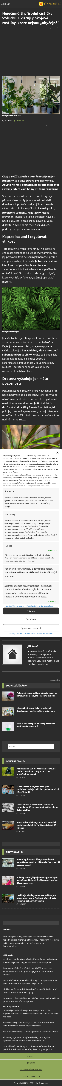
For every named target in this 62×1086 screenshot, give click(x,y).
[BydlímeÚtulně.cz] (49, 4)
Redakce (31, 1056)
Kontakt (49, 633)
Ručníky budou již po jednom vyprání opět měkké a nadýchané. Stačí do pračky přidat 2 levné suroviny (37, 880)
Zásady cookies (15, 633)
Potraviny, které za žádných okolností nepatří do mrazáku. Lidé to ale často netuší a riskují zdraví (38, 862)
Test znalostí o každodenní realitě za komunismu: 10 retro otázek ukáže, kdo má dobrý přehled (38, 807)
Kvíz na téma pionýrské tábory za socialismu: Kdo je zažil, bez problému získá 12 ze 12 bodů (38, 789)
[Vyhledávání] (31, 746)
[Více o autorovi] (40, 664)
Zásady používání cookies (34, 633)
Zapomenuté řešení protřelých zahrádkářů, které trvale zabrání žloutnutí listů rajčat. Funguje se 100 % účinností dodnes (28, 971)
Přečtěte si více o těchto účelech (39, 606)
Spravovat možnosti (31, 627)
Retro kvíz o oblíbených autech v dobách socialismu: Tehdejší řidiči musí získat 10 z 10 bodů (37, 825)
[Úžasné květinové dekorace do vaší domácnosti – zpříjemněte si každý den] (8, 711)
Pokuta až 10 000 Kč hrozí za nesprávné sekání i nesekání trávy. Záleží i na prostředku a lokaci (36, 771)
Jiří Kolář (33, 646)
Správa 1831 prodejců (15, 606)
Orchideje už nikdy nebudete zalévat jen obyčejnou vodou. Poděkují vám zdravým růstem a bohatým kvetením (37, 898)
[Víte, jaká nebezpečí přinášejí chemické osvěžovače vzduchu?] (8, 726)
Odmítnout (31, 619)
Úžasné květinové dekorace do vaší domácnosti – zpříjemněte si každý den (36, 709)
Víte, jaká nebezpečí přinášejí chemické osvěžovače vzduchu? (36, 725)
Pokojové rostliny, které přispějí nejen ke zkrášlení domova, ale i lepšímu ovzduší (37, 694)
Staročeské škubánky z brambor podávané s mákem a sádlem (30, 1031)
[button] (57, 452)
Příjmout (31, 611)
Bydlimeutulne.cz (10, 946)
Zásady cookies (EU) (31, 1076)
